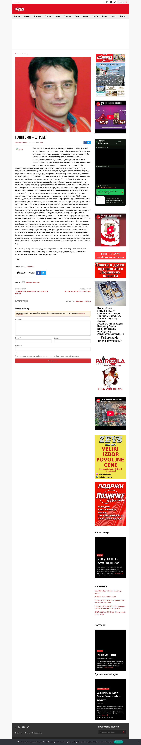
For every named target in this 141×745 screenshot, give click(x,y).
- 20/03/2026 (100, 703)
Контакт (123, 16)
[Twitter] (115, 2)
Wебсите (18, 346)
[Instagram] (107, 2)
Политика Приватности (33, 733)
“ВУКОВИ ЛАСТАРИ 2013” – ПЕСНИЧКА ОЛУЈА (31, 292)
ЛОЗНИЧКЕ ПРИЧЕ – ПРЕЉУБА (78, 291)
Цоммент (19, 319)
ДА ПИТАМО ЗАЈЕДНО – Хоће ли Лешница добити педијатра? (109, 696)
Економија (37, 16)
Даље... (104, 715)
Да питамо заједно (103, 688)
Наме (18, 338)
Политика (27, 16)
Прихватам (118, 742)
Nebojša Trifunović (22, 142)
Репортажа (67, 16)
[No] (138, 742)
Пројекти (105, 16)
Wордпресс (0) (70, 301)
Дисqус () (88, 301)
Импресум (19, 733)
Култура (57, 16)
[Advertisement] (70, 34)
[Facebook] (85, 142)
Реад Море (118, 573)
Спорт (77, 16)
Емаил (57, 338)
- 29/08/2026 (110, 658)
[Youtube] (111, 2)
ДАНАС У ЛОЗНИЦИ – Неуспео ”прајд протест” (108, 561)
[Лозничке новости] (19, 9)
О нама (114, 16)
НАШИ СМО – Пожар (106, 655)
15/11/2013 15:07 (34, 142)
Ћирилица (17, 2)
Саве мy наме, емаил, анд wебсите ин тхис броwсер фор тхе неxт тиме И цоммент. (47, 356)
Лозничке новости (102, 658)
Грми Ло (95, 16)
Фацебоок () (79, 301)
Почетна (17, 16)
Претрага (123, 2)
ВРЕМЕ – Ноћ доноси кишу (105, 597)
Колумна (85, 16)
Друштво (48, 16)
